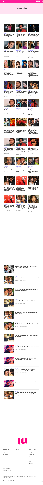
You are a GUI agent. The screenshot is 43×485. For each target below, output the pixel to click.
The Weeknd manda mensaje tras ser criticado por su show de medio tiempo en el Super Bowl (33, 112)
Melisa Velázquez (23, 280)
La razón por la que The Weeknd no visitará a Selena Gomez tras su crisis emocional (25, 393)
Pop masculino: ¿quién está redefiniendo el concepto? (9, 35)
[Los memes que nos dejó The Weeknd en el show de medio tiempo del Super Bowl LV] (9, 122)
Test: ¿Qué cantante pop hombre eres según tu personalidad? (8, 53)
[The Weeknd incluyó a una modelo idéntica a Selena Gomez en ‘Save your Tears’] (9, 180)
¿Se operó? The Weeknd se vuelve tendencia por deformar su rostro (20, 189)
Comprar (38, 1)
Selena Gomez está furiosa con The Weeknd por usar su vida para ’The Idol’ (20, 53)
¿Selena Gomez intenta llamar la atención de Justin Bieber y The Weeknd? (25, 267)
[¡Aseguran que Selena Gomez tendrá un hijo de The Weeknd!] (33, 180)
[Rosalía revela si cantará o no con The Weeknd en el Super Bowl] (33, 142)
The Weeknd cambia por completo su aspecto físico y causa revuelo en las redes (9, 93)
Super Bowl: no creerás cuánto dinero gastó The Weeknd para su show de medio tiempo (9, 150)
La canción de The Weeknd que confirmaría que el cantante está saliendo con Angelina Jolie (33, 73)
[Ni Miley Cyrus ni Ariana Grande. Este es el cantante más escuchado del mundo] (9, 64)
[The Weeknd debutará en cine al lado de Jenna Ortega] (21, 64)
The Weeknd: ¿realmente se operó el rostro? (9, 169)
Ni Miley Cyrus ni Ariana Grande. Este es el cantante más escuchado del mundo (9, 72)
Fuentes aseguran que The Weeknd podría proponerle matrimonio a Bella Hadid (25, 370)
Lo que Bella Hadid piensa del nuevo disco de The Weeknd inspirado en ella (26, 290)
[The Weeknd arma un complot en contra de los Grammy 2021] (9, 103)
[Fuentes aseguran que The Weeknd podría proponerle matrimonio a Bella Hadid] (9, 372)
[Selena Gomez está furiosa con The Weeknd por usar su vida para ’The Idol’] (21, 45)
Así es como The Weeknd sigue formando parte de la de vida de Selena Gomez (27, 278)
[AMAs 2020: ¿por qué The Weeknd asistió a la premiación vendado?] (9, 199)
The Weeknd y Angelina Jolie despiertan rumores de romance (21, 92)
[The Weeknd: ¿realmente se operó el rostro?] (9, 161)
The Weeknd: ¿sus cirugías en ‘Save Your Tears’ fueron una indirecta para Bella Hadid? (33, 170)
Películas (17, 69)
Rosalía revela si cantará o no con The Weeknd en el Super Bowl (33, 150)
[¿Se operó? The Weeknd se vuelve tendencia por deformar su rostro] (21, 180)
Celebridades (18, 50)
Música (5, 33)
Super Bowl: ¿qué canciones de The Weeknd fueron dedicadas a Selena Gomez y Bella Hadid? (33, 131)
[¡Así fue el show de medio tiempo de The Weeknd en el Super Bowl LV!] (21, 122)
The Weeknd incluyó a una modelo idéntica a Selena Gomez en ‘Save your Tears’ (9, 189)
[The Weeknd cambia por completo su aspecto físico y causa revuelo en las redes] (9, 85)
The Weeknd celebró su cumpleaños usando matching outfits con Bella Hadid (25, 359)
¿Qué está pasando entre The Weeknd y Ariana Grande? (33, 92)
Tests (29, 33)
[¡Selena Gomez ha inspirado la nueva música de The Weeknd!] (9, 337)
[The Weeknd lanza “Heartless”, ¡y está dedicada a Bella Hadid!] (9, 326)
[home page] (3, 1)
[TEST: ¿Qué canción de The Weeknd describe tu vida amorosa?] (33, 28)
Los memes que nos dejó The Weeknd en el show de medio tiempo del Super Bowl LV (9, 131)
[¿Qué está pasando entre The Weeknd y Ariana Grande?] (33, 85)
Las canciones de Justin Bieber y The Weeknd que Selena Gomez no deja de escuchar (32, 207)
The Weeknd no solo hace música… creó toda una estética (20, 35)
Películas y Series (31, 50)
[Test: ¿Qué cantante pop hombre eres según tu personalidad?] (9, 45)
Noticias (29, 204)
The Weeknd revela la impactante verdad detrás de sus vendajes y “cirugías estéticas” (21, 151)
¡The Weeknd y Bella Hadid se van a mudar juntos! (27, 381)
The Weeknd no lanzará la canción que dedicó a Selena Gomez (26, 313)
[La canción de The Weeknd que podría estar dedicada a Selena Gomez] (9, 303)
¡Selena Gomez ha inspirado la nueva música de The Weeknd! (26, 336)
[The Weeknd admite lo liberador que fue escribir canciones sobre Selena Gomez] (21, 199)
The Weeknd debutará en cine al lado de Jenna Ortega (21, 72)
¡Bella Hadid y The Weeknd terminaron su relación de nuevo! (27, 347)
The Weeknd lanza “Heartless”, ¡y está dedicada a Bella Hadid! (27, 324)
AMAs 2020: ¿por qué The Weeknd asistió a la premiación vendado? (9, 207)
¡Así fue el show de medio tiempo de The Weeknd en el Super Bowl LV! (21, 131)
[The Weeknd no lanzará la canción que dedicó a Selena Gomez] (9, 315)
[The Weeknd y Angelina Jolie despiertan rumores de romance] (21, 85)
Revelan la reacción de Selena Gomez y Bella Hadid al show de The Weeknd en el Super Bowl (21, 112)
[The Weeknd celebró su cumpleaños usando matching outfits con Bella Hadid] (9, 360)
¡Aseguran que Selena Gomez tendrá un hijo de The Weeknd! (33, 188)
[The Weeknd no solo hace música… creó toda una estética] (21, 28)
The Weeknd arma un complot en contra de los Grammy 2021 (9, 111)
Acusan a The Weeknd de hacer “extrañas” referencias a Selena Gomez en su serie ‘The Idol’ (33, 54)
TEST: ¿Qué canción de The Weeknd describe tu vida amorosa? (33, 35)
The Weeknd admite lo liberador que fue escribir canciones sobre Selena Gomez (21, 207)
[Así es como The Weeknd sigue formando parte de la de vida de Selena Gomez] (9, 280)
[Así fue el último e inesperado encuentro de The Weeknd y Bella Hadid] (21, 161)
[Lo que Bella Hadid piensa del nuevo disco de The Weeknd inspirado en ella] (9, 292)
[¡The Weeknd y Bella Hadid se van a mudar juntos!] (9, 383)
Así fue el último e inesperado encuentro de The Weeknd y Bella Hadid (21, 169)
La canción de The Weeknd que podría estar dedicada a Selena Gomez (25, 301)
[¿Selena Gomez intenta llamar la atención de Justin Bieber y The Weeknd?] (9, 269)
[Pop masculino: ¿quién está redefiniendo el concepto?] (9, 28)
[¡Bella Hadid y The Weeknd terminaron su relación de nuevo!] (9, 349)
